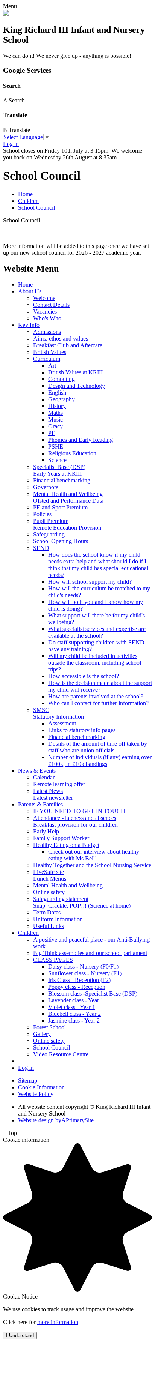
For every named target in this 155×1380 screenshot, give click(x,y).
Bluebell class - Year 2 (74, 1014)
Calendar (44, 777)
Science (57, 460)
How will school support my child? (90, 581)
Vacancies (45, 311)
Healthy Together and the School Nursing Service (92, 865)
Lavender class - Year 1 (75, 1000)
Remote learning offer (59, 784)
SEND (41, 548)
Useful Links (48, 926)
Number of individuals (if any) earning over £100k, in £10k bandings (100, 760)
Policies (42, 514)
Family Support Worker (61, 838)
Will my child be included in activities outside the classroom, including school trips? (94, 663)
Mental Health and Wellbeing (68, 494)
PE (51, 433)
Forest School (49, 1027)
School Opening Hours (60, 541)
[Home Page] (6, 14)
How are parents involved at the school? (95, 696)
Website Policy (35, 1094)
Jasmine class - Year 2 (74, 1020)
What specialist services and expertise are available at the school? (97, 632)
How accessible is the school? (83, 676)
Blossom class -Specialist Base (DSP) (92, 993)
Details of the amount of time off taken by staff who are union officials (97, 747)
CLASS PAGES (53, 960)
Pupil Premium (50, 521)
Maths (55, 413)
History (57, 406)
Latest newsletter (53, 797)
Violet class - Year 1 (71, 1007)
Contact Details (51, 305)
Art (52, 365)
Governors (45, 487)
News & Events (37, 770)
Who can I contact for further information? (98, 703)
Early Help (46, 831)
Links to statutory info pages (81, 730)
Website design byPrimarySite (56, 1120)
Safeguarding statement (60, 899)
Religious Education (72, 453)
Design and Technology (76, 386)
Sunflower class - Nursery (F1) (85, 973)
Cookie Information (41, 1087)
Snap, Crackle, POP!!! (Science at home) (82, 905)
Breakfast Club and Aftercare (67, 345)
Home (25, 194)
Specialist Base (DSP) (59, 467)
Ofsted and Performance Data (68, 500)
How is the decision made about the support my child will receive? (100, 686)
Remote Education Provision (67, 527)
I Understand (20, 1335)
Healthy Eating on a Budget (66, 845)
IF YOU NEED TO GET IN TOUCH (79, 811)
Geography (61, 399)
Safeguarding (49, 534)
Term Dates (47, 912)
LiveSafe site (48, 872)
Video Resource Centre (60, 1054)
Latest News (48, 791)
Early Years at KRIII (57, 473)
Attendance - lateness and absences (74, 818)
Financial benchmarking (61, 480)
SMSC (41, 710)
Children (28, 201)
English (57, 392)
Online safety (49, 892)
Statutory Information (58, 716)
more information (57, 1322)
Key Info (29, 325)
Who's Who (47, 318)
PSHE (55, 446)
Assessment (62, 723)
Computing (61, 379)
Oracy (55, 426)
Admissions (47, 332)
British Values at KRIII (75, 372)
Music (55, 419)
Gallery (42, 1034)
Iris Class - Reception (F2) (79, 980)
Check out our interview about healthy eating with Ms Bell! (93, 855)
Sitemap (27, 1080)
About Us (29, 291)
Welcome (44, 298)
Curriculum (46, 359)
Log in (11, 144)
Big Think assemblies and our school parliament (90, 953)
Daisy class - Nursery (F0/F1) (83, 966)
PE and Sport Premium (60, 507)
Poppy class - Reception (76, 987)
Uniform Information (58, 919)
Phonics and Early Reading (80, 440)
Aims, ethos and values (60, 338)
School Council (36, 207)
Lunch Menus (49, 878)
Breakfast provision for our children (75, 824)
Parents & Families (40, 804)
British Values (49, 352)
